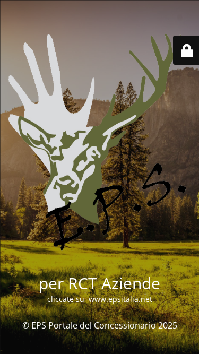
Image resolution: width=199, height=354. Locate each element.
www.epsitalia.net (120, 299)
